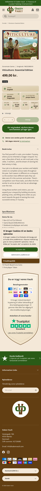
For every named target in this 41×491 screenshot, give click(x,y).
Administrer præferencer (20, 255)
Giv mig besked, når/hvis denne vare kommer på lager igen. (21, 128)
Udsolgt (27, 120)
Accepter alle (20, 249)
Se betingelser (25, 141)
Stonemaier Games (8, 66)
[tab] (8, 211)
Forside (4, 23)
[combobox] (20, 16)
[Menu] (3, 9)
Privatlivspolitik (9, 261)
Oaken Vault (9, 485)
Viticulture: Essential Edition (16, 23)
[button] (37, 9)
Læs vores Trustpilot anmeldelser (20, 333)
